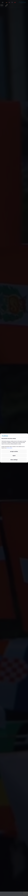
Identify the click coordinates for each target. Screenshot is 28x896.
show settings (14, 459)
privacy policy (9, 447)
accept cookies (14, 451)
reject (14, 455)
